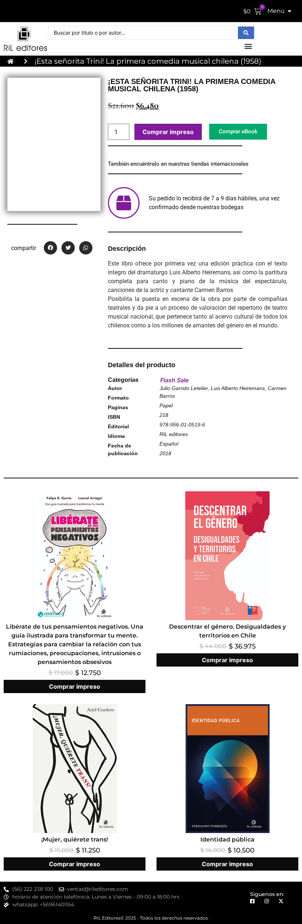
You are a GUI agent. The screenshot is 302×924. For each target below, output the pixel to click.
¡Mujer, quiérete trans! (74, 839)
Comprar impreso (168, 132)
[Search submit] (246, 33)
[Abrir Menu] (289, 11)
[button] (248, 46)
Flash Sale (174, 380)
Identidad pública (227, 839)
